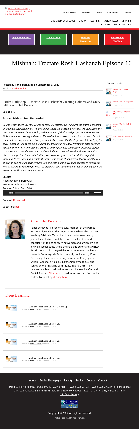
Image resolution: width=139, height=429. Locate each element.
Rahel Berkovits (36, 309)
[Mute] (91, 192)
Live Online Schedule (63, 20)
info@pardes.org (69, 394)
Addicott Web (78, 418)
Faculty (68, 380)
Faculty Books (122, 24)
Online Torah (54, 37)
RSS (17, 206)
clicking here (60, 277)
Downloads (112, 12)
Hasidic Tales (111, 20)
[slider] (98, 192)
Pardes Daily (19, 88)
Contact (102, 380)
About (32, 380)
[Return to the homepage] (19, 11)
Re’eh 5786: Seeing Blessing (122, 136)
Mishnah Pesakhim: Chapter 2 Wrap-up (48, 306)
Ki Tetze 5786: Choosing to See (123, 102)
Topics (98, 12)
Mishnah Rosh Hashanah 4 (28, 118)
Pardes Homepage (50, 380)
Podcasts (85, 12)
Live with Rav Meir (89, 20)
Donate (127, 12)
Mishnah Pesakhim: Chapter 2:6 (44, 358)
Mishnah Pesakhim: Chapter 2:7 (44, 340)
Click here (54, 273)
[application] (53, 193)
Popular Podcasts (21, 37)
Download (19, 200)
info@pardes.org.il (120, 386)
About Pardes (69, 12)
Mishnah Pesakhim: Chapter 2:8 (44, 323)
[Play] (6, 192)
